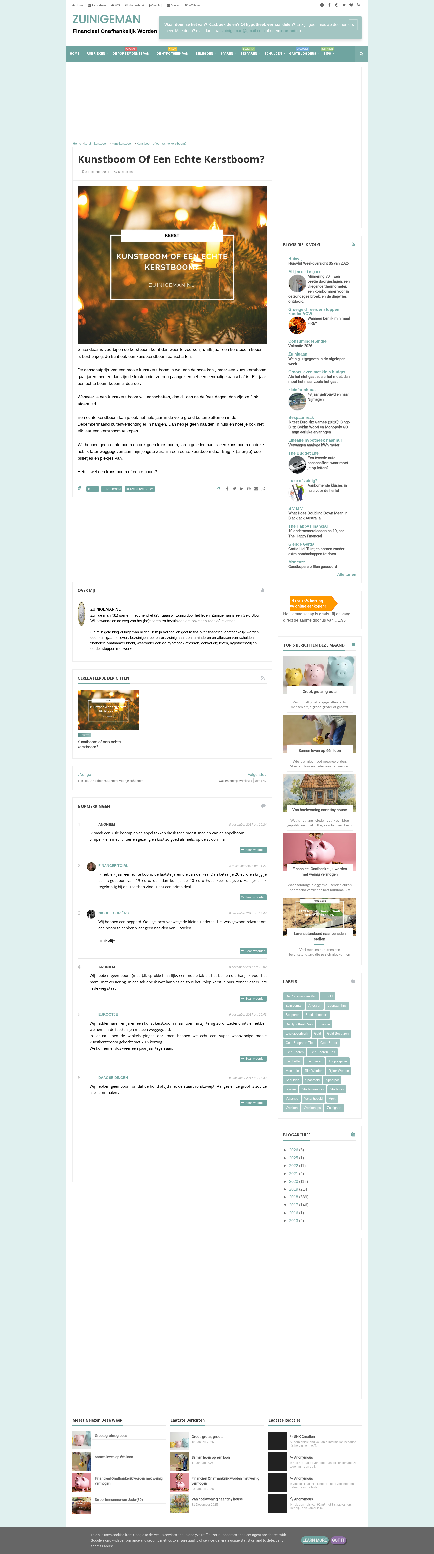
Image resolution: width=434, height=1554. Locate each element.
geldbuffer (293, 1061)
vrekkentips (312, 1108)
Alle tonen (346, 574)
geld (317, 1033)
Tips (327, 51)
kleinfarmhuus (302, 390)
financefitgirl (113, 866)
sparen (291, 1089)
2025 (294, 1158)
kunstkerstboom (139, 489)
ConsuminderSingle (307, 341)
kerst (92, 489)
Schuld (327, 996)
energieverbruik (297, 1033)
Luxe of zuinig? (303, 481)
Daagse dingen (113, 1078)
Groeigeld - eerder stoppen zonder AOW (313, 311)
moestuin (292, 1071)
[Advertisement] (172, 102)
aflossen (314, 1005)
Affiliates (194, 5)
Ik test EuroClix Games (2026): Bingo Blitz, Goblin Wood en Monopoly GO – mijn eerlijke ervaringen (319, 427)
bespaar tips (337, 1005)
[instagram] (322, 5)
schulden (292, 1080)
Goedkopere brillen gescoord (312, 566)
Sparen (227, 53)
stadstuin (337, 1089)
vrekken (292, 1108)
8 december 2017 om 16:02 (248, 967)
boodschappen (316, 1015)
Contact (175, 5)
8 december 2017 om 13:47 (248, 913)
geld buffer (328, 1043)
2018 (294, 1197)
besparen (292, 1015)
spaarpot (332, 1080)
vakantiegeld (313, 1098)
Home (79, 5)
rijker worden (339, 1071)
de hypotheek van (299, 1024)
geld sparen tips (322, 1052)
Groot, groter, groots (320, 691)
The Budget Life (303, 453)
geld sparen (295, 1052)
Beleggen (204, 53)
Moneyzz (296, 562)
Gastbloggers (302, 51)
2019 (294, 1189)
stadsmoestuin (313, 1089)
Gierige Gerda (301, 544)
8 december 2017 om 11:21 (248, 866)
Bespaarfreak (301, 417)
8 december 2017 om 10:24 (248, 824)
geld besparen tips (300, 1043)
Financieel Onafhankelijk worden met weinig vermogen (129, 1480)
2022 (294, 1166)
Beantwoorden (255, 850)
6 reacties (125, 172)
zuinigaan (334, 1108)
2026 (294, 1150)
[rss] (358, 5)
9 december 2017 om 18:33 (248, 1078)
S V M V (295, 508)
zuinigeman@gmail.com (243, 31)
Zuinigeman (106, 19)
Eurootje (108, 1014)
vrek (332, 1098)
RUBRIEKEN (96, 53)
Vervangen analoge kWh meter (313, 445)
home (74, 53)
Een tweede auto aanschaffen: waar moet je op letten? (328, 463)
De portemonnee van (131, 51)
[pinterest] (337, 5)
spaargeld (312, 1080)
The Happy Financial (308, 526)
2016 (294, 1213)
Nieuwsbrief (136, 5)
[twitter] (344, 5)
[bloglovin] (351, 5)
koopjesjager (337, 1061)
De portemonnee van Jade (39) (119, 1500)
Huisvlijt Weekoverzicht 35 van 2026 (318, 263)
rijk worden (313, 1071)
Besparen (248, 51)
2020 (294, 1181)
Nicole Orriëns (113, 913)
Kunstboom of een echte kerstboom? (99, 744)
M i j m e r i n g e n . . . (308, 272)
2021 (294, 1174)
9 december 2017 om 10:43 (248, 1014)
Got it (338, 1540)
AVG (117, 5)
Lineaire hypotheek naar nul (315, 440)
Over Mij (156, 5)
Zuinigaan (297, 354)
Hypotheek (98, 5)
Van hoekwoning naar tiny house (319, 810)
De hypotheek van (172, 51)
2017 (294, 1205)
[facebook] (329, 5)
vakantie (292, 1098)
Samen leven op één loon (320, 750)
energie (324, 1024)
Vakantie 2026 (300, 346)
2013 (294, 1221)
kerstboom (112, 489)
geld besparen (338, 1033)
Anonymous (303, 1457)
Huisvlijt (107, 940)
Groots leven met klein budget (316, 372)
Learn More (315, 1540)
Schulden (273, 53)
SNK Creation (304, 1437)
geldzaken (314, 1061)
